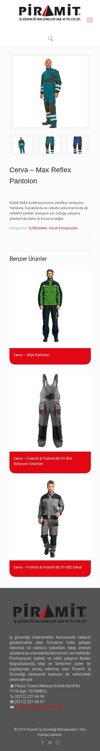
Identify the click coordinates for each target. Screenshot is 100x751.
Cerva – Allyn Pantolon (31, 355)
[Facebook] (43, 742)
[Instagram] (58, 742)
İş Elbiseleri (38, 228)
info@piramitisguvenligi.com (40, 707)
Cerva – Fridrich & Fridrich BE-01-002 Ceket (48, 567)
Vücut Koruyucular (63, 228)
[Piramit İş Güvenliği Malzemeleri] (50, 12)
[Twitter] (50, 742)
